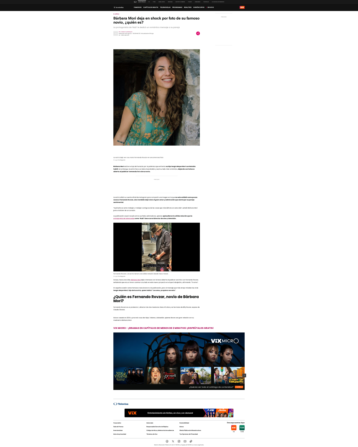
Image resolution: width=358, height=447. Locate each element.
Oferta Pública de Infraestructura (190, 430)
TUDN (154, 1)
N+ (149, 1)
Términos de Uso (151, 434)
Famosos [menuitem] (138, 7)
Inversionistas (118, 430)
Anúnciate (149, 423)
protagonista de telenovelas (123, 218)
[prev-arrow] (112, 375)
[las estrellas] (118, 7)
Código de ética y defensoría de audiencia (160, 430)
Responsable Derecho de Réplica (157, 426)
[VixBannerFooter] (179, 413)
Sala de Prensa (118, 426)
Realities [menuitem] (187, 7)
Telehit (190, 1)
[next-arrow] (244, 375)
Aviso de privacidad (119, 434)
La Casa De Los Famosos (218, 1)
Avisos (181, 426)
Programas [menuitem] (177, 7)
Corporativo (117, 423)
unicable (170, 1)
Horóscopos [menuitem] (198, 7)
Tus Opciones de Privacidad (188, 434)
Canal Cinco (161, 1)
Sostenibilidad (184, 423)
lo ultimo (116, 14)
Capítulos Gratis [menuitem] (150, 7)
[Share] (198, 33)
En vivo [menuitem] (211, 7)
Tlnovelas (206, 1)
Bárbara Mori (136, 280)
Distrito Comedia (180, 1)
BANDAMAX (197, 1)
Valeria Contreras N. (126, 32)
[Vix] (242, 7)
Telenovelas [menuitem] (165, 7)
